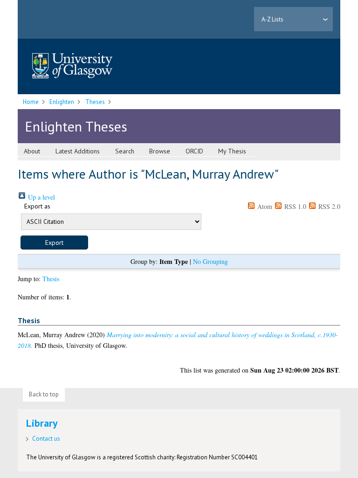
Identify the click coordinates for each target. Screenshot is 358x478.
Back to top (44, 394)
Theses (95, 102)
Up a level (40, 197)
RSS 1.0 (294, 206)
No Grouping (210, 261)
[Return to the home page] (72, 66)
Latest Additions (77, 151)
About (32, 151)
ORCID (194, 151)
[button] (54, 242)
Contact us (46, 439)
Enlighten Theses (76, 126)
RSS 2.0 (328, 206)
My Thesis (232, 151)
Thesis (50, 278)
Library (42, 423)
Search (124, 151)
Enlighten (61, 102)
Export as (37, 206)
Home (31, 102)
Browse (159, 151)
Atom (263, 206)
